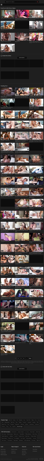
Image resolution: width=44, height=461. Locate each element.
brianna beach (4, 438)
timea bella (22, 434)
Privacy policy (3, 451)
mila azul (38, 440)
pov (36, 420)
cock (39, 420)
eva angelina (16, 438)
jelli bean (11, 436)
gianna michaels (27, 440)
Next (30, 358)
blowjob (20, 420)
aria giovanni (14, 431)
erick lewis (4, 434)
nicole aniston (29, 438)
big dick (14, 426)
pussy (7, 426)
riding (20, 422)
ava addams (10, 440)
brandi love (10, 438)
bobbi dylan (38, 431)
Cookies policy (3, 452)
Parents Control (14, 449)
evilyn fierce (34, 434)
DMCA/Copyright (4, 454)
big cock (12, 422)
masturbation (7, 422)
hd (17, 420)
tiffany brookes (28, 434)
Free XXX (23, 454)
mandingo (21, 440)
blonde (26, 424)
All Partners (35, 451)
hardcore (22, 424)
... (26, 358)
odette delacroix (5, 436)
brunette (12, 424)
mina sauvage (10, 434)
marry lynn (16, 434)
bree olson (27, 436)
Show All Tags (19, 426)
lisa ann (16, 436)
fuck (8, 424)
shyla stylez (32, 431)
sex (24, 420)
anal (2, 422)
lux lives (27, 431)
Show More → (22, 57)
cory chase (23, 438)
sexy (17, 422)
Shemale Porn (24, 449)
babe (33, 420)
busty (14, 420)
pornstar (3, 426)
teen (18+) (28, 420)
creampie (29, 422)
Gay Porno (24, 451)
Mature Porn (24, 452)
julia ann (34, 438)
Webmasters (13, 452)
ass (10, 426)
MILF (38, 422)
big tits (10, 420)
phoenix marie (33, 436)
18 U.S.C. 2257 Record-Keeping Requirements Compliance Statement (32, 459)
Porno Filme (35, 449)
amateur (34, 422)
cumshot (24, 422)
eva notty (33, 440)
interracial (37, 424)
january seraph (21, 431)
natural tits (4, 424)
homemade (31, 424)
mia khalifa (16, 440)
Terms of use (3, 449)
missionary (17, 424)
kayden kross (21, 436)
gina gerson (4, 440)
